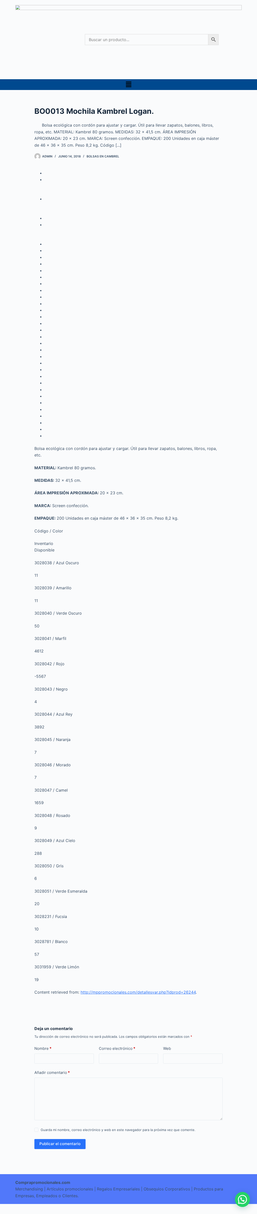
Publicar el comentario (60, 1143)
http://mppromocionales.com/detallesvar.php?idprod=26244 (138, 992)
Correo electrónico (117, 1048)
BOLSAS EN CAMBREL (103, 156)
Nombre (42, 1048)
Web (167, 1048)
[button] (128, 84)
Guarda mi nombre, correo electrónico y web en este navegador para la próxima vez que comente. (118, 1130)
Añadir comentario (52, 1072)
